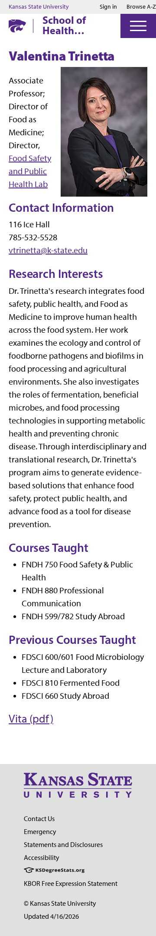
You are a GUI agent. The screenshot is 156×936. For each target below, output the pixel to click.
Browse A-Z (141, 6)
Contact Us (39, 819)
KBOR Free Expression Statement (70, 883)
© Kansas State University (60, 903)
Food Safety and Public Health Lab (30, 171)
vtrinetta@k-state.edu (48, 250)
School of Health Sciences (64, 25)
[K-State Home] (17, 25)
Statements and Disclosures (63, 844)
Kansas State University (39, 6)
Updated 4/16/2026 (51, 916)
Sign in (108, 6)
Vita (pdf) (31, 719)
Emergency (40, 832)
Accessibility (41, 857)
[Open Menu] (138, 26)
